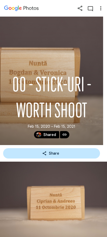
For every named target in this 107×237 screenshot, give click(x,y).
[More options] (101, 8)
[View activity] (90, 8)
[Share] (80, 8)
